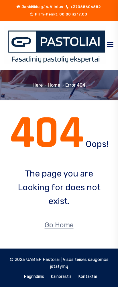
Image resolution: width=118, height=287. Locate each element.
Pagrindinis (34, 276)
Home (54, 85)
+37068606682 (85, 7)
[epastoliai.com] (55, 45)
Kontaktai (87, 276)
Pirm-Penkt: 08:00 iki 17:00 (61, 14)
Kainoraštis (61, 276)
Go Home (59, 225)
